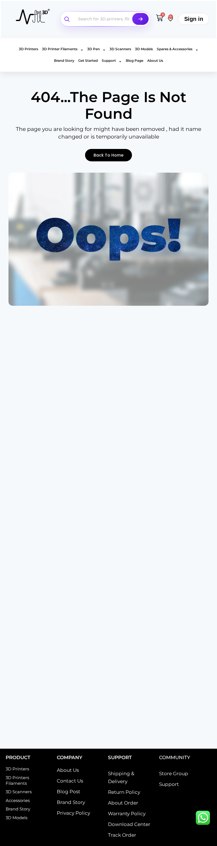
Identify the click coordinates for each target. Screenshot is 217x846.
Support (112, 60)
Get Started (88, 60)
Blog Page (134, 60)
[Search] (140, 19)
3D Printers (28, 49)
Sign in (193, 19)
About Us (155, 60)
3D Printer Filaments (62, 49)
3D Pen (96, 49)
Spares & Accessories (177, 49)
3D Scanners (120, 49)
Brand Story (64, 60)
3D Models (144, 49)
